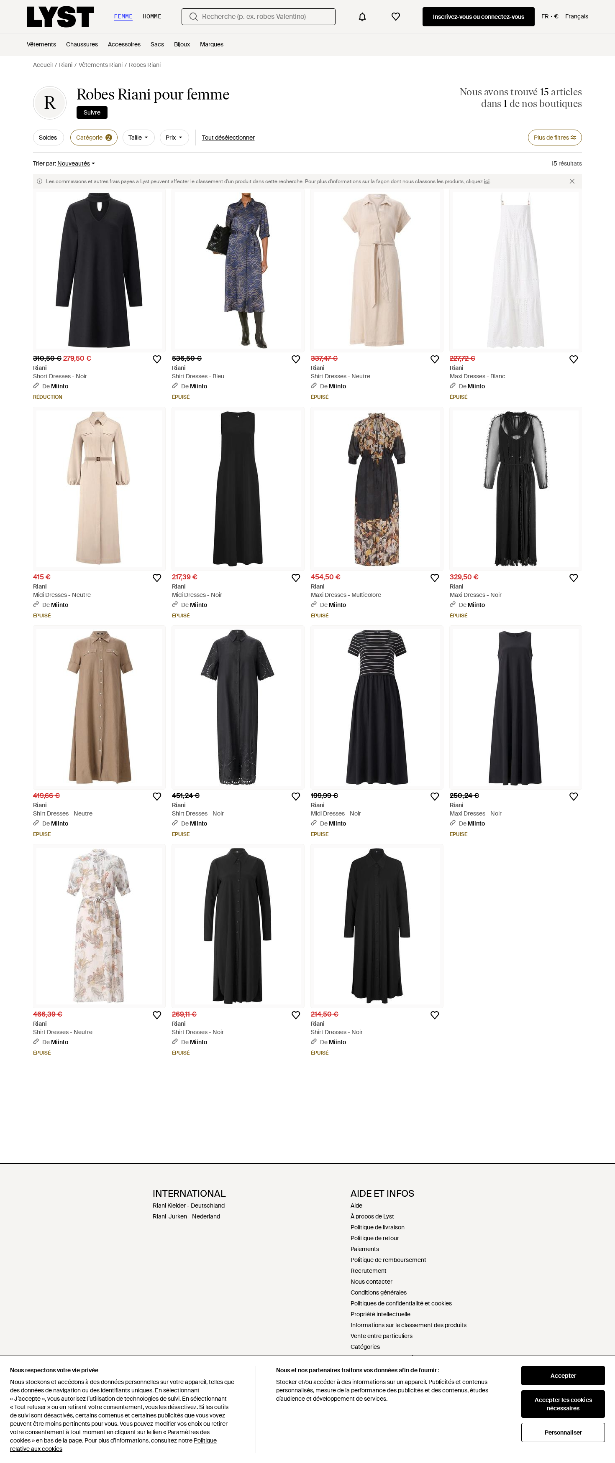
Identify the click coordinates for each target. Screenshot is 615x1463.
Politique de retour (375, 1238)
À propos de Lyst (372, 1216)
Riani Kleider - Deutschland (189, 1205)
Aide (356, 1205)
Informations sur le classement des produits (408, 1325)
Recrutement (369, 1270)
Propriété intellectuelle (380, 1314)
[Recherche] (194, 17)
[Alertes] (362, 16)
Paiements (365, 1249)
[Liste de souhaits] (396, 16)
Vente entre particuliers (382, 1336)
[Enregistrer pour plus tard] (157, 359)
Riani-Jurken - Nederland (186, 1216)
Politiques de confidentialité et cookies (401, 1303)
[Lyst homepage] (60, 17)
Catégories (365, 1347)
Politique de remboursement (388, 1260)
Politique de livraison (378, 1227)
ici (486, 181)
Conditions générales (379, 1292)
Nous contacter (371, 1281)
